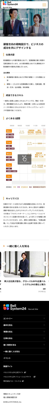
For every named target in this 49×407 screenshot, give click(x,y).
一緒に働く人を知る (11, 351)
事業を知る (8, 331)
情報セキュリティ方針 (11, 394)
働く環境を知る (9, 344)
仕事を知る (8, 338)
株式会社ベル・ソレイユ (12, 381)
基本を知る (8, 325)
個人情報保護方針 (10, 397)
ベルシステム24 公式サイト (13, 372)
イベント (7, 358)
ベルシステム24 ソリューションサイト (18, 376)
